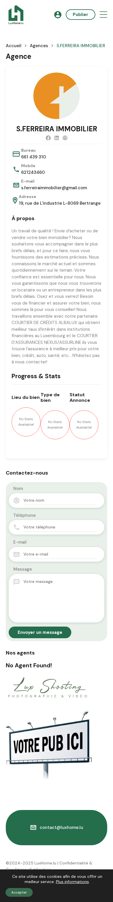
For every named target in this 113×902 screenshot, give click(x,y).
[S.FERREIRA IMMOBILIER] (56, 95)
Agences (39, 46)
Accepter (19, 892)
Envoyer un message (40, 632)
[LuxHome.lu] (16, 14)
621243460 (33, 172)
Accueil (13, 46)
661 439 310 (33, 157)
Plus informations (72, 881)
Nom (18, 488)
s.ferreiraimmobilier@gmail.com (54, 188)
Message (22, 569)
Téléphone (24, 515)
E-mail (20, 542)
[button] (103, 14)
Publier (80, 14)
